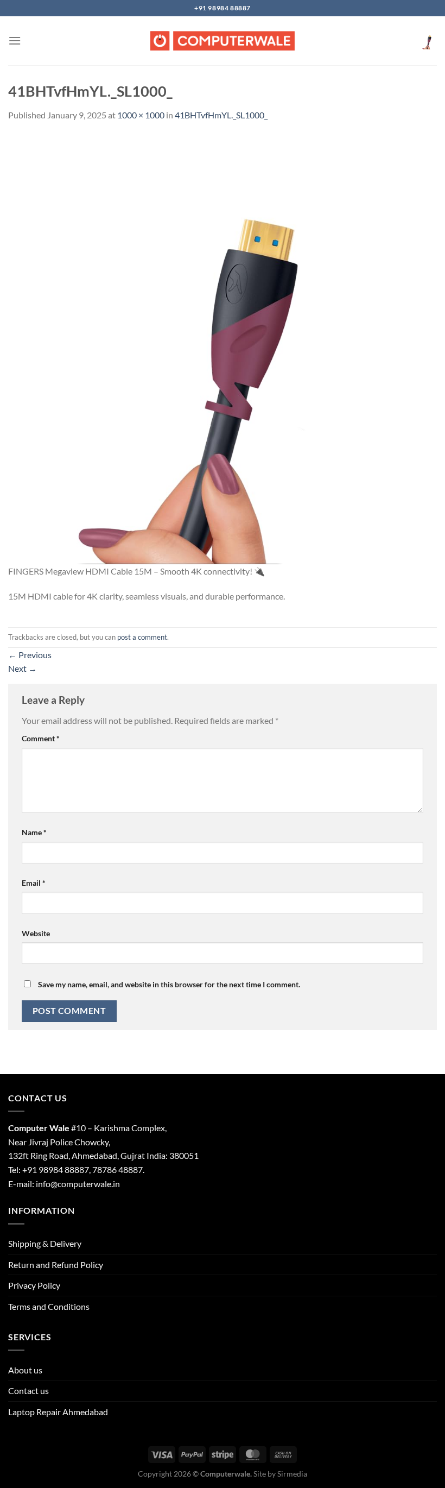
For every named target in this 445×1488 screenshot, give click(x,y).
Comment (41, 738)
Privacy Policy (34, 1285)
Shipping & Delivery (44, 1243)
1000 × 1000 (140, 115)
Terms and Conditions (49, 1306)
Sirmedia (292, 1473)
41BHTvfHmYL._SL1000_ (221, 115)
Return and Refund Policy (55, 1264)
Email (34, 882)
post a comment (142, 637)
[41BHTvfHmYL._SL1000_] (222, 348)
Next (22, 668)
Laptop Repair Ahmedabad (58, 1412)
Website (36, 933)
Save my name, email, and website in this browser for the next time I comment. (169, 984)
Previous (30, 655)
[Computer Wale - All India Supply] (222, 41)
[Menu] (14, 40)
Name (34, 832)
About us (25, 1370)
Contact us (28, 1390)
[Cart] (428, 41)
